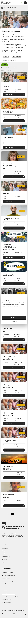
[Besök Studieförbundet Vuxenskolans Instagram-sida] (14, 614)
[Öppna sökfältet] (22, 2)
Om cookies (4, 583)
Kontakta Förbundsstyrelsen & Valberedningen (13, 596)
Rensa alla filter (5, 70)
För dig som (4, 550)
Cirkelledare (4, 559)
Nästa (13, 517)
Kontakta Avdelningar (7, 599)
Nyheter (4, 562)
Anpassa (13, 321)
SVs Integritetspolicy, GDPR (8, 575)
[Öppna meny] (25, 2)
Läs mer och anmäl (8, 94)
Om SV (3, 553)
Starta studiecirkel (6, 556)
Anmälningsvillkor (6, 578)
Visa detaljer (21, 313)
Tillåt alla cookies (14, 317)
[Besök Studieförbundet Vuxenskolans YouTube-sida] (25, 614)
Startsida (3, 7)
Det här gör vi (5, 548)
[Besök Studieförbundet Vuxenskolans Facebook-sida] (2, 614)
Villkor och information (7, 572)
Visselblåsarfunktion (6, 602)
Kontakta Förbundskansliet (8, 594)
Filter (4, 64)
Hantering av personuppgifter (8, 581)
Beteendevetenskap (5, 8)
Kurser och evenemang (12, 7)
